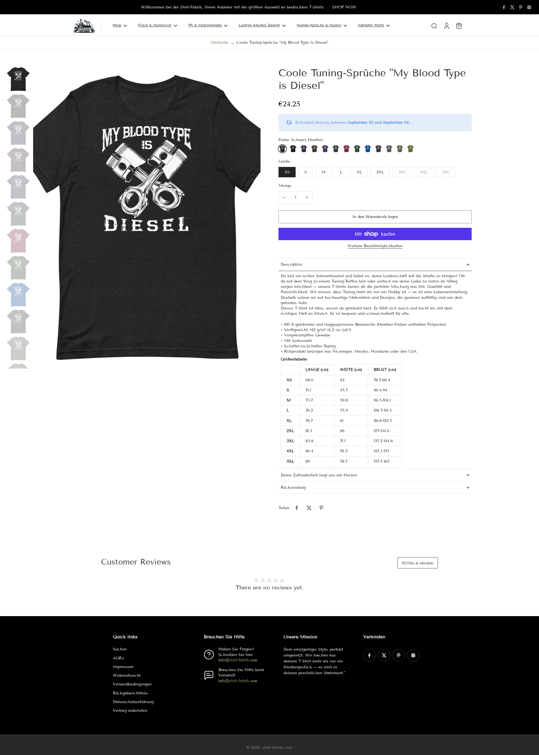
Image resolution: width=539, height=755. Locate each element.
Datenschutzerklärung (133, 701)
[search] (434, 25)
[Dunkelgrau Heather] (378, 149)
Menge (284, 185)
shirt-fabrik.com (277, 747)
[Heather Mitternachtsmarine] (325, 149)
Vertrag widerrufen (130, 710)
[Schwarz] (293, 149)
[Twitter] (512, 7)
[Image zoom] (147, 217)
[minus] (284, 197)
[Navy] (304, 149)
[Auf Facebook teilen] (297, 508)
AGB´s (118, 658)
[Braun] (314, 149)
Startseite (220, 42)
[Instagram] (529, 7)
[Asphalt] (389, 149)
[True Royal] (368, 149)
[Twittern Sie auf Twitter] (309, 508)
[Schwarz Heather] (282, 149)
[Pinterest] (521, 7)
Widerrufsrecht (127, 675)
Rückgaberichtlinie (130, 693)
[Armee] (400, 149)
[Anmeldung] (446, 25)
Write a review (417, 563)
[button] (375, 216)
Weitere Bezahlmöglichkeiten (375, 246)
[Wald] (357, 149)
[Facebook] (504, 7)
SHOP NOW (344, 7)
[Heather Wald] (336, 149)
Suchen (120, 649)
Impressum (123, 666)
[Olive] (410, 149)
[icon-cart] (459, 25)
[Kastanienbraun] (346, 149)
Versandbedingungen (132, 684)
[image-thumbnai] (18, 79)
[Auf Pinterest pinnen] (321, 508)
